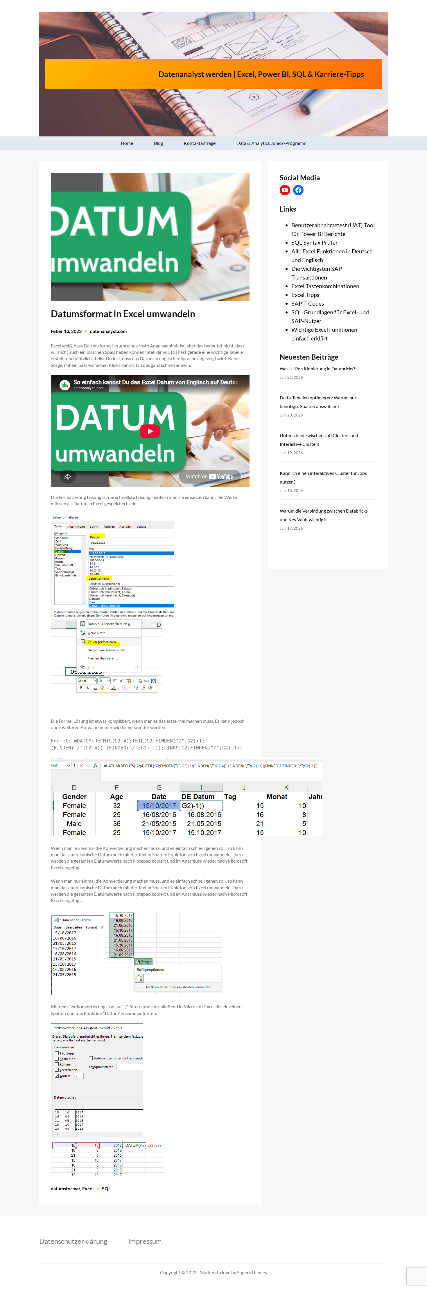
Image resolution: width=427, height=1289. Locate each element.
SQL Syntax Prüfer (314, 242)
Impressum (145, 1241)
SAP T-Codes (307, 303)
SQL (106, 1188)
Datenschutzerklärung (73, 1241)
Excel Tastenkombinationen (325, 285)
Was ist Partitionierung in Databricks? (317, 368)
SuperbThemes (252, 1272)
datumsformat (65, 1188)
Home (127, 143)
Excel (88, 1188)
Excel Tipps (305, 294)
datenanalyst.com (108, 331)
